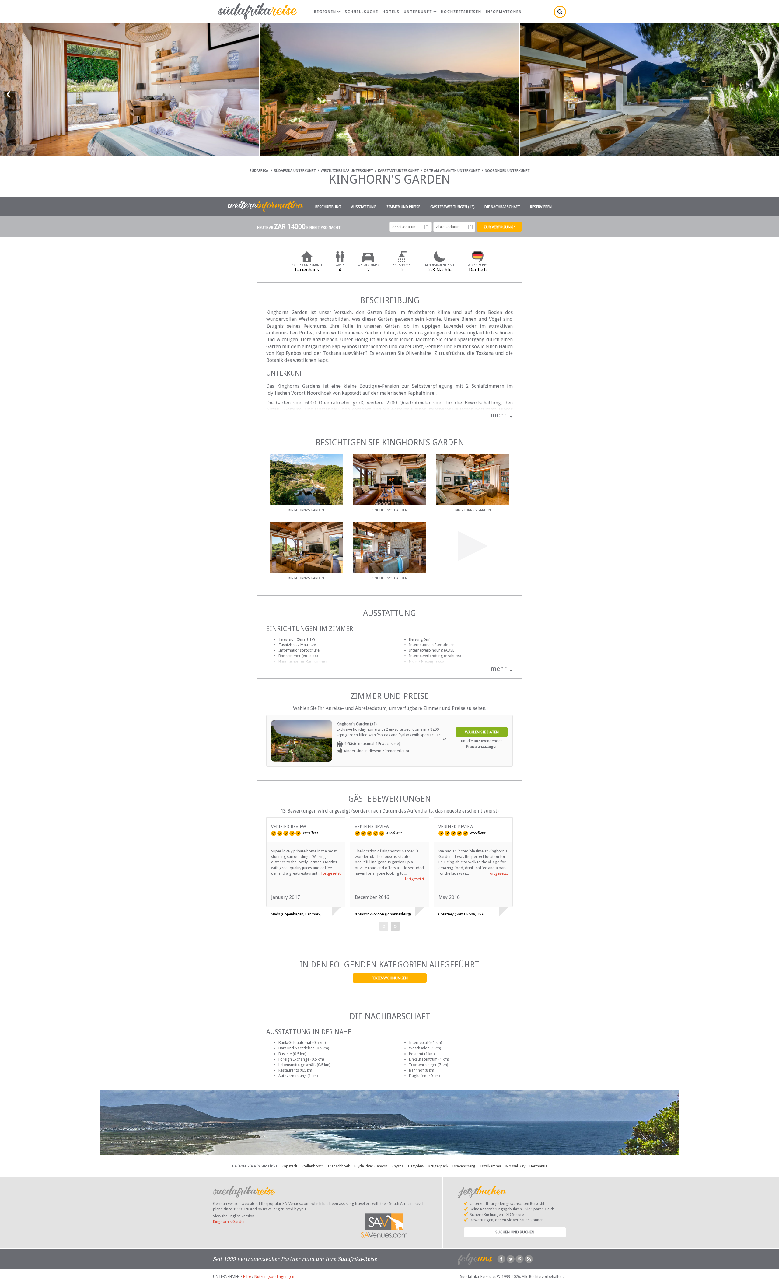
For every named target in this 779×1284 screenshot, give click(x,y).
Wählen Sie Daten (482, 732)
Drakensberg (463, 1166)
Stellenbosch (313, 1166)
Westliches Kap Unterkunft (347, 171)
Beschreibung (328, 207)
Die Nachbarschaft (502, 207)
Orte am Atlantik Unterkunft (452, 171)
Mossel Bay (515, 1166)
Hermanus (538, 1166)
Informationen (504, 12)
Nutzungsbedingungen (274, 1276)
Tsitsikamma (490, 1166)
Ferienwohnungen (390, 978)
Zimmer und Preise (403, 207)
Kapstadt (289, 1166)
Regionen (325, 12)
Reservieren (541, 207)
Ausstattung (363, 207)
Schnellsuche (361, 12)
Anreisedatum (426, 227)
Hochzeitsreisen (461, 12)
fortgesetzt (331, 873)
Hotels (391, 12)
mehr (499, 415)
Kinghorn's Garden (229, 1221)
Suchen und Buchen (514, 1232)
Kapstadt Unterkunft (398, 171)
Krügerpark (438, 1166)
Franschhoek (339, 1166)
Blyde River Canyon (370, 1166)
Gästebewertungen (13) (452, 207)
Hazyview (416, 1166)
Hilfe (247, 1276)
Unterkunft (418, 12)
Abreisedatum (470, 227)
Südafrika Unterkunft (295, 171)
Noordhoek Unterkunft (507, 171)
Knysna (398, 1166)
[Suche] (560, 12)
